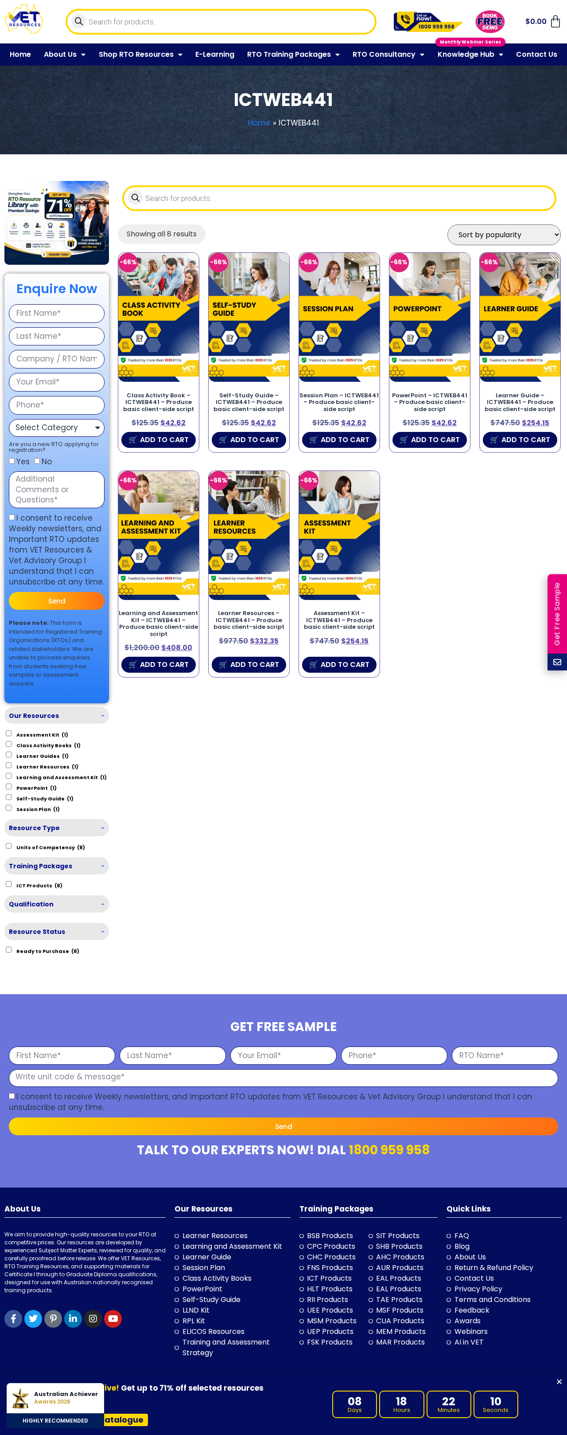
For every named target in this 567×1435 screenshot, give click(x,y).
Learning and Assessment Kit (61, 777)
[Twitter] (33, 1319)
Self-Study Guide (45, 798)
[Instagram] (93, 1319)
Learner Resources (47, 766)
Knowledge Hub (466, 54)
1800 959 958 (389, 1150)
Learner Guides (42, 756)
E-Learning (214, 54)
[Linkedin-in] (73, 1319)
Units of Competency (50, 847)
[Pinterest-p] (53, 1319)
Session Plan (38, 809)
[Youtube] (113, 1319)
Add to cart (164, 440)
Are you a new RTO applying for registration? (54, 447)
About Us (60, 54)
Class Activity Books (48, 745)
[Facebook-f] (13, 1319)
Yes (23, 461)
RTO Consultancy (384, 54)
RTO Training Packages (289, 54)
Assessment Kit (42, 734)
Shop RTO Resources (136, 54)
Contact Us (536, 54)
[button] (559, 1381)
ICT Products (39, 885)
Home (20, 54)
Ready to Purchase (47, 951)
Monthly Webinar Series (470, 43)
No (47, 461)
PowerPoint (36, 787)
